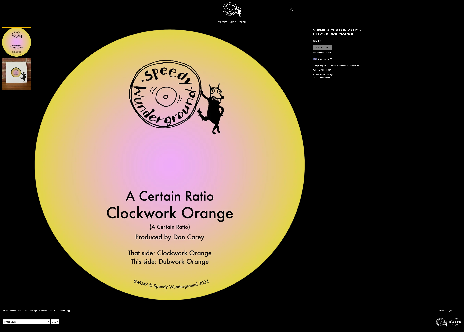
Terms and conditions (12, 311)
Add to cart (323, 47)
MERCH (242, 22)
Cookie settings (30, 311)
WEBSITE (222, 22)
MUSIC (233, 22)
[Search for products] (291, 9)
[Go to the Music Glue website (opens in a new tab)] (448, 322)
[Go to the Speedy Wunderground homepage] (232, 9)
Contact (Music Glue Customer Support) (56, 311)
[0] (297, 10)
